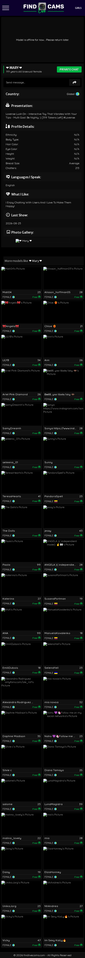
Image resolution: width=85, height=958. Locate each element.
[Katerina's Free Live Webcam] (21, 584)
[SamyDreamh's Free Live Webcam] (21, 414)
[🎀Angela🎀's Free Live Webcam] (21, 312)
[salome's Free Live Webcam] (21, 790)
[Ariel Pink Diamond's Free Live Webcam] (21, 380)
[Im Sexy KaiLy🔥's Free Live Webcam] (63, 926)
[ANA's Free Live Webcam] (21, 619)
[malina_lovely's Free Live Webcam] (21, 824)
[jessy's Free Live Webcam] (63, 516)
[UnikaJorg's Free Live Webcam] (21, 892)
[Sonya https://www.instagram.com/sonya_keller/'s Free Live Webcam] (63, 414)
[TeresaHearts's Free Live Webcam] (21, 482)
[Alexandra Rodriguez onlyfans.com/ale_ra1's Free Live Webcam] (21, 688)
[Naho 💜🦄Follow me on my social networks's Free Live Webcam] (63, 722)
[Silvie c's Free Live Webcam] (21, 756)
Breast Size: (13, 163)
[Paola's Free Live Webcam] (21, 550)
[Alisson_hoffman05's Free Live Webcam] (63, 278)
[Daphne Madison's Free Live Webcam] (21, 722)
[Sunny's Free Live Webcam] (63, 448)
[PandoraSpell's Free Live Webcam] (63, 482)
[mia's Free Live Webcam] (63, 824)
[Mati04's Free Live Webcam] (21, 278)
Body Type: (12, 139)
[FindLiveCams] (44, 8)
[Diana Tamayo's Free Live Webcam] (63, 756)
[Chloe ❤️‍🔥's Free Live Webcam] (63, 312)
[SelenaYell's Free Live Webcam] (63, 653)
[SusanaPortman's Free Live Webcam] (63, 584)
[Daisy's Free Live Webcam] (21, 858)
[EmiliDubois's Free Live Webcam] (21, 653)
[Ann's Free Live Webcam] (63, 346)
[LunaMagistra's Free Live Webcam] (63, 790)
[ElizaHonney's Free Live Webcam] (63, 858)
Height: (10, 153)
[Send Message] (74, 82)
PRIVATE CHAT (69, 69)
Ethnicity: (11, 134)
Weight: (10, 158)
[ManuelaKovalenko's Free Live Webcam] (63, 619)
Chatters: (11, 168)
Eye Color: (11, 149)
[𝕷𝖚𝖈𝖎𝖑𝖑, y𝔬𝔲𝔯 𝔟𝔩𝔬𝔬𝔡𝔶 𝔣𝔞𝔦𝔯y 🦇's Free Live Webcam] (63, 380)
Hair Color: (12, 144)
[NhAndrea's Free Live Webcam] (63, 892)
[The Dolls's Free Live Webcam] (21, 516)
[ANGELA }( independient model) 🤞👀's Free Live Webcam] (63, 550)
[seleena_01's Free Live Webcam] (21, 448)
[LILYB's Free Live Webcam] (21, 346)
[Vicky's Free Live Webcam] (21, 926)
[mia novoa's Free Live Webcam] (63, 688)
